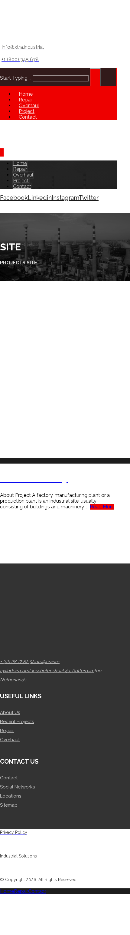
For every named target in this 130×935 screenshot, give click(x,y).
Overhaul (10, 739)
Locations (10, 796)
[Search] (95, 77)
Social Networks (17, 787)
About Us (10, 712)
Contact (9, 778)
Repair (7, 730)
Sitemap (9, 805)
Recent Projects (17, 721)
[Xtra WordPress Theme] (27, 35)
